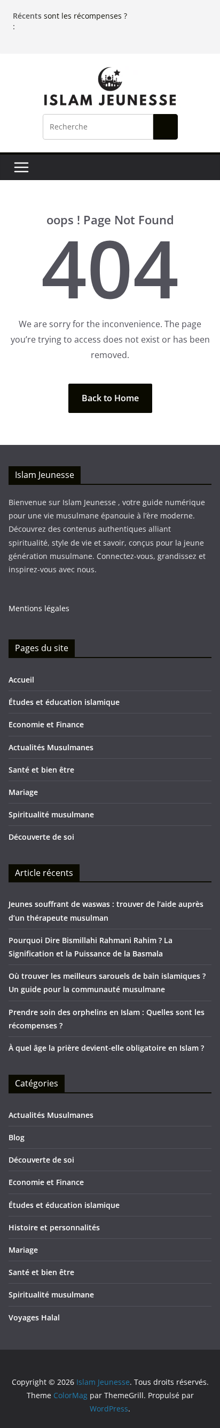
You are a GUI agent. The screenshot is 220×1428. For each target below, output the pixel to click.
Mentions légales (39, 608)
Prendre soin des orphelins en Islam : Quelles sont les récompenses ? (125, 12)
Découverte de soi (41, 837)
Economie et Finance (46, 724)
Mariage (23, 792)
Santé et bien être (41, 770)
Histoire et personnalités (54, 1227)
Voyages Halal (34, 1317)
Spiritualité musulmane (51, 814)
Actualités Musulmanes (51, 747)
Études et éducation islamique (64, 702)
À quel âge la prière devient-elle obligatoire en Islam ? (106, 1048)
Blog (17, 1137)
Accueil (21, 680)
